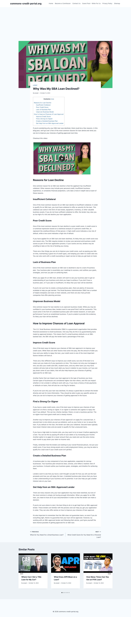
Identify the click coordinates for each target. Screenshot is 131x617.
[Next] (109, 572)
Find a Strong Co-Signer (44, 119)
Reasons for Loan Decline (42, 103)
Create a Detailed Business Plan (47, 121)
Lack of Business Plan (43, 109)
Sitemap (117, 3)
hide (52, 99)
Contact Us (76, 3)
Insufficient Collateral (43, 105)
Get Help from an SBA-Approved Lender (49, 123)
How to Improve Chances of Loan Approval (48, 114)
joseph (36, 93)
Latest (35, 85)
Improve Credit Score (43, 116)
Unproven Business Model (45, 112)
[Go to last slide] (21, 572)
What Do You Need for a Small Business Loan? (47, 533)
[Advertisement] (65, 20)
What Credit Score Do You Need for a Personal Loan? (84, 534)
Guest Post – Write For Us (91, 3)
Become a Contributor (63, 3)
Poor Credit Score (42, 107)
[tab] (61, 592)
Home (51, 3)
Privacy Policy (107, 3)
